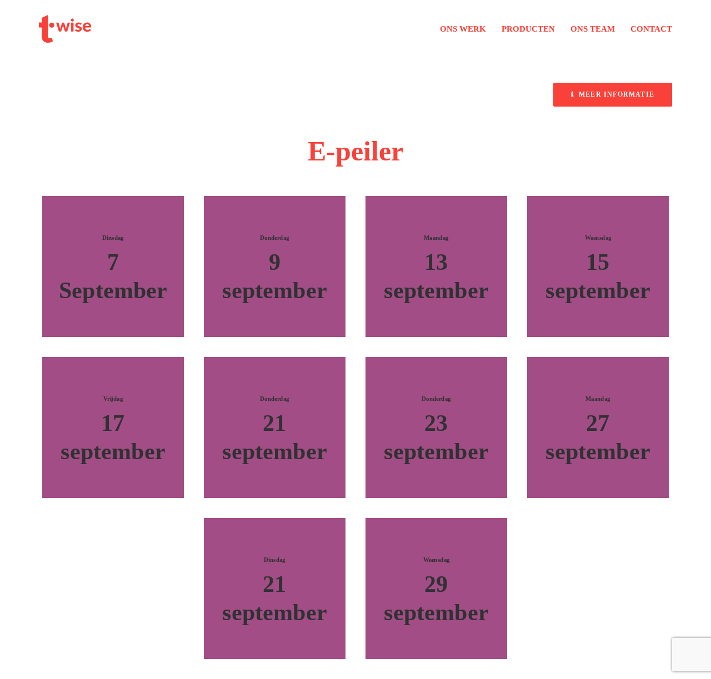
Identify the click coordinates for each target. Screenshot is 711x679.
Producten (528, 28)
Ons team (592, 28)
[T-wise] (65, 29)
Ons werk (463, 28)
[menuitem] (467, 29)
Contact (651, 28)
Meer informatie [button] (616, 94)
